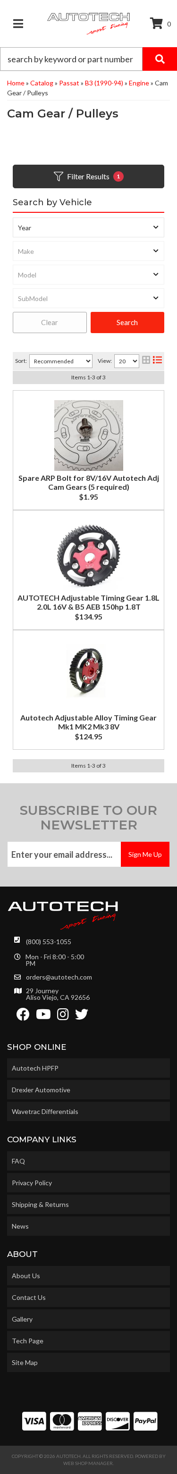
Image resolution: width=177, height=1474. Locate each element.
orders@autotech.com (59, 977)
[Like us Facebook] (23, 1017)
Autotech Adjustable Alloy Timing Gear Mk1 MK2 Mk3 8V (88, 722)
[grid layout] (146, 361)
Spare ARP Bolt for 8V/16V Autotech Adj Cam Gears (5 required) (88, 482)
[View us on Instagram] (63, 1017)
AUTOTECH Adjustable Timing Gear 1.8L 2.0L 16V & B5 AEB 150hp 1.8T (88, 602)
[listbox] (88, 227)
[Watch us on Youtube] (43, 1017)
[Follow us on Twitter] (81, 1017)
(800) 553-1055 (48, 942)
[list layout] (157, 361)
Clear (49, 322)
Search (127, 322)
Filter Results (93, 176)
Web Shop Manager (88, 1463)
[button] (88, 59)
